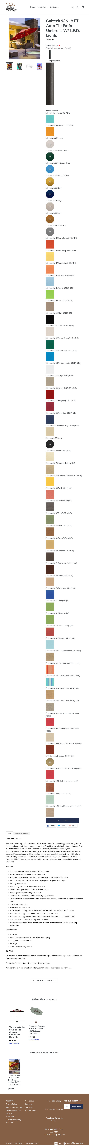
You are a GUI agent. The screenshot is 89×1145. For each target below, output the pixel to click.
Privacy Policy (11, 1104)
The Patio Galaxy (16, 1143)
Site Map (28, 1107)
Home (32, 7)
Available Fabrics (53, 110)
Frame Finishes (52, 45)
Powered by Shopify (31, 1143)
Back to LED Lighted (46, 980)
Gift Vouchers (30, 1110)
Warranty (10, 1116)
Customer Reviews (21, 834)
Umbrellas (43, 7)
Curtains (55, 7)
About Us (10, 1101)
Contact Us (29, 1101)
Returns (28, 1104)
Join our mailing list (72, 1101)
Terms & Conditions (14, 1107)
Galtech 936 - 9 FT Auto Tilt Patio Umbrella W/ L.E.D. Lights (14, 1080)
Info (9, 834)
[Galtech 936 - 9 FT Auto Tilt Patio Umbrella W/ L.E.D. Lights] (14, 1066)
